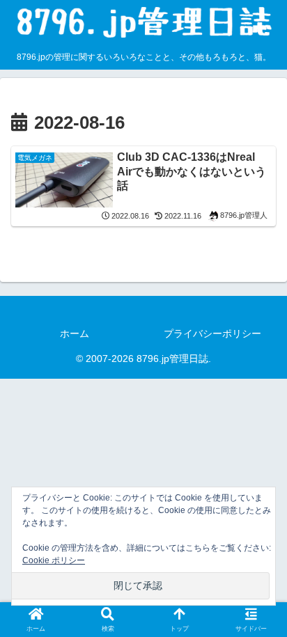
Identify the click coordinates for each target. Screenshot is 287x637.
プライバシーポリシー (212, 333)
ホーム (74, 333)
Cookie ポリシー (53, 560)
